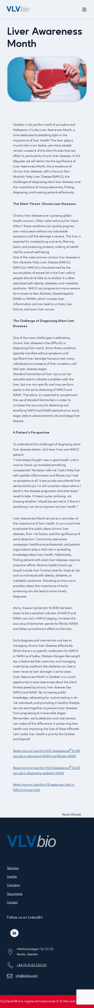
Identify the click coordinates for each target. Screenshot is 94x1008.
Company (13, 885)
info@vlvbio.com (27, 976)
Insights (12, 876)
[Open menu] (84, 10)
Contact (12, 902)
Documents (14, 894)
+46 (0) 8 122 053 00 (32, 965)
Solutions (13, 868)
